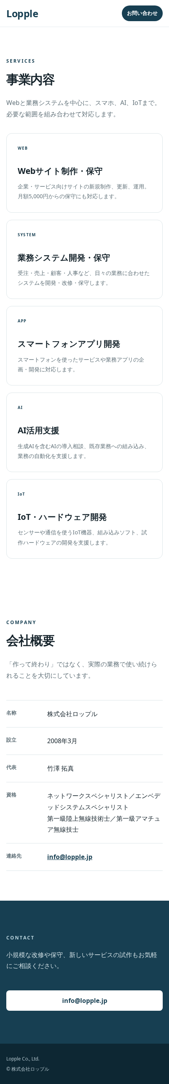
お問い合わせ (142, 12)
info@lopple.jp (69, 856)
